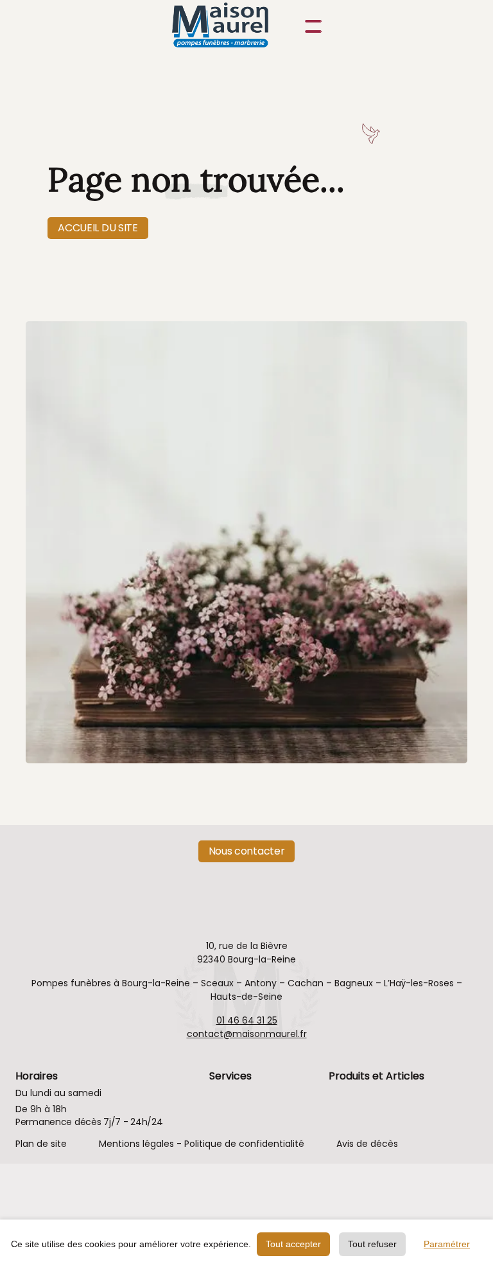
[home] (233, 26)
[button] (311, 26)
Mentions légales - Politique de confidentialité (201, 1143)
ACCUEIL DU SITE (97, 227)
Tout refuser (372, 1244)
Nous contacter (247, 851)
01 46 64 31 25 (246, 1020)
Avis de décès (367, 1143)
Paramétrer (447, 1244)
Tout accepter (293, 1244)
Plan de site (41, 1143)
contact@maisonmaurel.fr (247, 1033)
